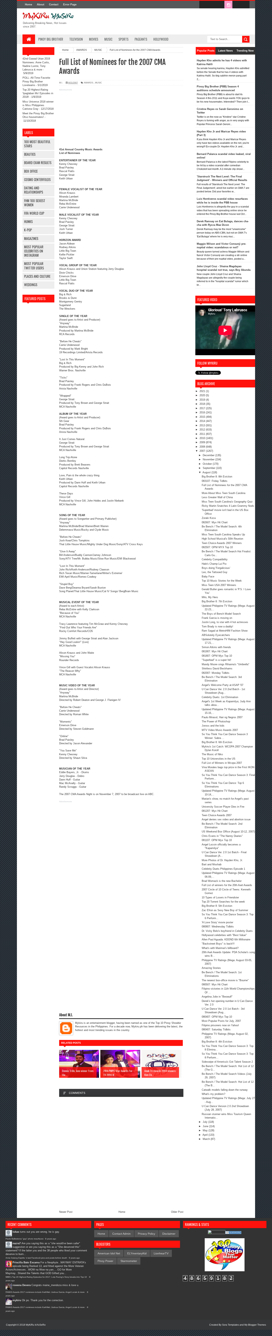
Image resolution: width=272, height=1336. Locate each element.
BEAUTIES (29, 154)
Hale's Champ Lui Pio (214, 563)
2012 (203, 429)
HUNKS (28, 221)
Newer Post (65, 1211)
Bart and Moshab (211, 864)
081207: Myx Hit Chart (215, 810)
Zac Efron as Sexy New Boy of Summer (225, 910)
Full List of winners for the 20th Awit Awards (227, 885)
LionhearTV (161, 1253)
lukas (16, 1231)
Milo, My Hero (210, 597)
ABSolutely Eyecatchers (216, 635)
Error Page (69, 4)
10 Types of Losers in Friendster (220, 897)
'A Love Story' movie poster (217, 922)
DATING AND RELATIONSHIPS (33, 190)
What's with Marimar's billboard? (220, 948)
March (207, 1138)
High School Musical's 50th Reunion (222, 538)
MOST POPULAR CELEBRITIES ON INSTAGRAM (33, 251)
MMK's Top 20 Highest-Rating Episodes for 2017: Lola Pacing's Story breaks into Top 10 (46, 1277)
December (209, 455)
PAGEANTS (141, 39)
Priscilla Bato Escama (26, 1262)
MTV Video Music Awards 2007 (220, 730)
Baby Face (208, 576)
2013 (203, 425)
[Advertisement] (121, 120)
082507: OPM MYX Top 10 (217, 547)
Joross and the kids (213, 725)
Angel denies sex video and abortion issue (226, 819)
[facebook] (203, 5)
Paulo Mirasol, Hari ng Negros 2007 (222, 717)
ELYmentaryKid (137, 1253)
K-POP (28, 230)
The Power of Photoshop (216, 721)
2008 (203, 446)
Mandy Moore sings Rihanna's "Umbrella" (225, 664)
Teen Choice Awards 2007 (217, 815)
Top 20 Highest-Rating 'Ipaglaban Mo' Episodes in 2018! (38, 93)
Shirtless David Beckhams (217, 668)
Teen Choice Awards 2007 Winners (222, 543)
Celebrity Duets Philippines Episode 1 (223, 868)
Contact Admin (121, 1233)
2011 (203, 433)
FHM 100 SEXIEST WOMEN (34, 202)
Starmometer (128, 1261)
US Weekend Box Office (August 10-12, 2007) (228, 831)
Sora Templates (230, 1324)
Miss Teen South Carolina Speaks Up (223, 534)
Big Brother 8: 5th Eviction (217, 905)
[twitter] (212, 5)
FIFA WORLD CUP (34, 213)
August (207, 472)
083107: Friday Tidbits (214, 480)
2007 (203, 450)
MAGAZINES (31, 238)
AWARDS (88, 82)
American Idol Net (109, 1253)
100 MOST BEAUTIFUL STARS (37, 143)
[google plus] (245, 5)
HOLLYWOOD (160, 39)
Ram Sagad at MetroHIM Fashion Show (225, 630)
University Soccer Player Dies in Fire (223, 806)
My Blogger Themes (255, 1324)
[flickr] (220, 5)
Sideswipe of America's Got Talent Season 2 (227, 1061)
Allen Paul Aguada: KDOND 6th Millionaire (226, 939)
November (209, 459)
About (40, 4)
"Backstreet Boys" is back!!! (218, 943)
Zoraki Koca (209, 517)
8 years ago (50, 1239)
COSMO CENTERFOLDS (37, 179)
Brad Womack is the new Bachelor (222, 880)
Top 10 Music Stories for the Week (222, 580)
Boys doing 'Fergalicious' (216, 567)
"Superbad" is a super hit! (216, 659)
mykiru (17, 1300)
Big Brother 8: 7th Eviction (217, 601)
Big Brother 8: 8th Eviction (217, 476)
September (209, 468)
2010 (203, 438)
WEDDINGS (30, 284)
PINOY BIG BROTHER (50, 39)
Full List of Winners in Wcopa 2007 (222, 762)
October (208, 463)
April (205, 1134)
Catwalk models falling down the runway (225, 1089)
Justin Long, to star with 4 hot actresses (225, 622)
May (205, 1130)
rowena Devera (22, 1285)
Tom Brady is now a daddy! (217, 626)
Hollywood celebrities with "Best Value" (224, 935)
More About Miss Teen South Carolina (223, 493)
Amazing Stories (211, 967)
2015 (203, 416)
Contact (53, 4)
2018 (203, 403)
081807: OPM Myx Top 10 (217, 655)
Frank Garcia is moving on (217, 617)
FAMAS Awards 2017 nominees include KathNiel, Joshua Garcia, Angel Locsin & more (45, 1292)
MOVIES (93, 39)
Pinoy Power (105, 1261)
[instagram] (228, 5)
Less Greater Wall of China (217, 497)
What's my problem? (213, 1093)
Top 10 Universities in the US (218, 758)
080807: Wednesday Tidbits (218, 926)
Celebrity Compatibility (215, 559)
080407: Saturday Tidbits (216, 1029)
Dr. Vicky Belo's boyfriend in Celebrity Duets (227, 930)
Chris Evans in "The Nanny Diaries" (222, 835)
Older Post (177, 1211)
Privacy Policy (146, 1233)
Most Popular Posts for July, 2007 (221, 1020)
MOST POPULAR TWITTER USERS (34, 265)
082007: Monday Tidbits (215, 672)
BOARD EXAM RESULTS (37, 162)
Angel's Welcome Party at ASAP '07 (222, 685)
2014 (203, 421)
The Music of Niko (212, 754)
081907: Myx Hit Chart (215, 651)
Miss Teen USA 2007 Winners (219, 585)
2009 (203, 442)
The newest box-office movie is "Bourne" (225, 980)
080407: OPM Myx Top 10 (217, 1016)
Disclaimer (168, 1233)
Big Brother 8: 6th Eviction (217, 742)
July (205, 1121)
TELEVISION (76, 39)
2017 (203, 408)
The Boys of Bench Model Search (221, 613)
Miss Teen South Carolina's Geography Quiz (227, 501)
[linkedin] (237, 5)
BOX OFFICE (31, 171)
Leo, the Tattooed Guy (214, 572)
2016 (203, 412)
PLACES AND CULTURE (37, 276)
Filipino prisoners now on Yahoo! (220, 1025)
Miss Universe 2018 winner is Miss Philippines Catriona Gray (38, 105)
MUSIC (108, 39)
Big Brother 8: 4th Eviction (217, 1041)
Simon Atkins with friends (216, 647)
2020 (203, 395)
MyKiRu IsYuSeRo (36, 1324)
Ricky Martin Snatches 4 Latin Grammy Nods (228, 505)
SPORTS (123, 39)
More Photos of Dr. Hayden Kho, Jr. (222, 860)
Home (28, 4)
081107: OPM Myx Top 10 (217, 840)
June (206, 1126)
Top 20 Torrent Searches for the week (223, 901)
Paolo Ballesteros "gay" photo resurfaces (24, 1239)
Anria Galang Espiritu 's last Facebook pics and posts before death (36, 1258)
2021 (203, 391)
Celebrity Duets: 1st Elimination (220, 697)
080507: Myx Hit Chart (215, 984)
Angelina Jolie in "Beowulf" (217, 996)
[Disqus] (121, 1153)
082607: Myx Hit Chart (215, 522)
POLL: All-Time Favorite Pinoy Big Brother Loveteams (36, 81)
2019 (203, 399)
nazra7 (17, 1243)
